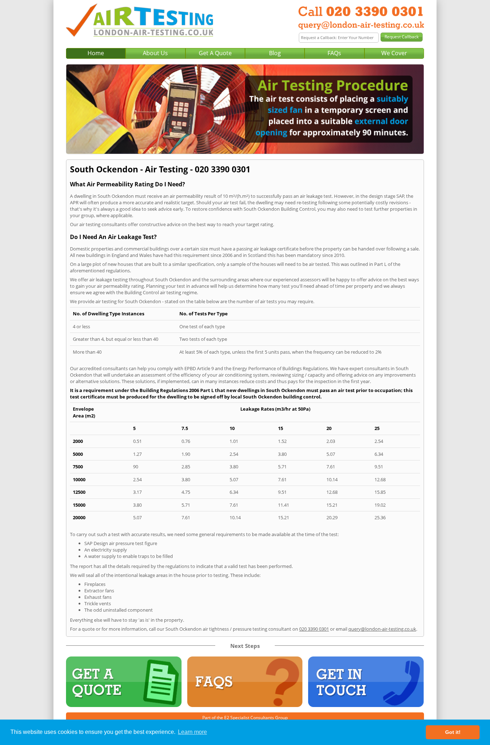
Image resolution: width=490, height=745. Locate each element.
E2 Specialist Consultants (249, 718)
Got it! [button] (453, 732)
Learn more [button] (192, 732)
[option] (245, 109)
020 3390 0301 (314, 629)
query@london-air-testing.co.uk (382, 629)
